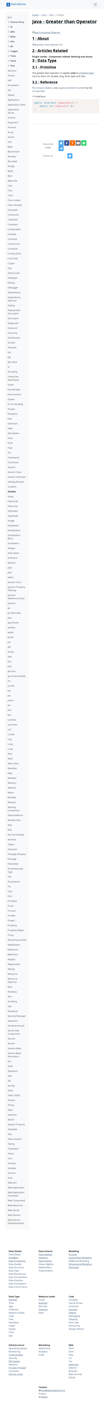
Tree (11, 1319)
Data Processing (17, 1260)
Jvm (9, 710)
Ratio (41, 1312)
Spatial (12, 1328)
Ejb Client (12, 362)
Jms (9, 661)
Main (10, 758)
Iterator (12, 562)
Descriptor (13, 318)
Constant (12, 239)
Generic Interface (17, 476)
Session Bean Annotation (14, 1055)
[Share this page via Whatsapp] (83, 143)
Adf (9, 80)
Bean (10, 146)
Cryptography (16, 1354)
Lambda (12, 719)
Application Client (17, 104)
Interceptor (14, 553)
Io (11, 26)
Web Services (75, 1374)
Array (10, 132)
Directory (12, 332)
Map (10, 773)
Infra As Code (15, 1374)
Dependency (14, 292)
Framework (14, 457)
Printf (11, 905)
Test (10, 1134)
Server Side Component (14, 1032)
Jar (9, 608)
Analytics (43, 1351)
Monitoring (14, 1351)
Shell (10, 1066)
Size (10, 1075)
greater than (43, 44)
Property (12, 925)
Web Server (14, 1210)
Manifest (12, 768)
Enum (11, 384)
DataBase (13, 1257)
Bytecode (12, 180)
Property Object (16, 930)
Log (10, 739)
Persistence (14, 881)
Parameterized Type (15, 870)
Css (70, 1361)
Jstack (11, 700)
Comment (13, 224)
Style (10, 1109)
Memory (12, 782)
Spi (9, 1080)
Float (10, 442)
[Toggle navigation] (95, 4)
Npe (10, 824)
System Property (16, 1124)
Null (10, 829)
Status (44, 1396)
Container (13, 248)
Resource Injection (12, 980)
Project (11, 920)
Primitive (12, 901)
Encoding (12, 371)
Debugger (13, 287)
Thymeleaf (13, 1148)
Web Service (14, 1215)
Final (10, 438)
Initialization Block (14, 537)
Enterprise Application (13, 378)
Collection (13, 219)
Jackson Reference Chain (16, 597)
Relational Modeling (79, 1260)
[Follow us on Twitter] (69, 156)
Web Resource (15, 1205)
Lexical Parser (76, 1303)
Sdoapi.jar (13, 1011)
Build (10, 171)
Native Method (15, 815)
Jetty (12, 36)
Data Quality (15, 1264)
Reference (13, 949)
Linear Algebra (46, 1264)
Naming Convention (14, 809)
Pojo (10, 891)
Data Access (14, 273)
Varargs (12, 1163)
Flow (10, 447)
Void (10, 1177)
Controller (13, 258)
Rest (10, 986)
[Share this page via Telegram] (61, 148)
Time (13, 55)
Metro (11, 792)
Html (71, 1348)
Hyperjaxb (13, 515)
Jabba (10, 577)
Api (9, 90)
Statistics (43, 1257)
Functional (13, 462)
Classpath (13, 209)
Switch (11, 1119)
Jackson (12, 603)
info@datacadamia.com (53, 1390)
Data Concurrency (18, 1286)
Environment (14, 394)
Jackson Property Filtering (16, 589)
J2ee (10, 567)
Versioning (74, 1325)
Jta (9, 705)
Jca (9, 642)
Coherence (13, 214)
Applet (11, 94)
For (9, 452)
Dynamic (12, 347)
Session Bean (14, 1048)
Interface (12, 557)
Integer (11, 548)
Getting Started (16, 481)
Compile (12, 234)
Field (10, 428)
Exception (13, 413)
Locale (11, 734)
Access (11, 75)
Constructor (14, 243)
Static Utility (14, 1095)
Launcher (12, 724)
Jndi (10, 666)
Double (11, 342)
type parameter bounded (72, 87)
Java (10, 17)
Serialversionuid (16, 1025)
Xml (12, 65)
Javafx (11, 632)
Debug (11, 282)
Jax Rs (11, 637)
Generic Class (15, 472)
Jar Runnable (14, 612)
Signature (13, 1071)
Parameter (13, 863)
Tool (10, 1158)
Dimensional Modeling (80, 1264)
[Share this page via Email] (78, 143)
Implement (13, 525)
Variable (12, 1168)
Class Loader (14, 200)
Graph (12, 1325)
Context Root (14, 253)
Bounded (12, 161)
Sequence (13, 1020)
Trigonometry (46, 1270)
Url (70, 1358)
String (11, 1105)
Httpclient (13, 510)
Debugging (74, 1315)
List (9, 729)
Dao (10, 268)
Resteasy (12, 991)
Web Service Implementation (16, 1221)
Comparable (14, 229)
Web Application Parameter (16, 1194)
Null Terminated (16, 834)
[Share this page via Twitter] (61, 143)
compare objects (43, 87)
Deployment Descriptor (14, 312)
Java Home (13, 622)
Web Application (16, 1187)
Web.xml (12, 1182)
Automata (74, 1267)
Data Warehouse (17, 1273)
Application (13, 99)
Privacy (42, 1393)
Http (71, 1354)
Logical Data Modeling (80, 1257)
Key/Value (14, 1322)
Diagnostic (13, 323)
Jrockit (11, 685)
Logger (14, 51)
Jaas (10, 572)
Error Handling (15, 404)
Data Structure (16, 1267)
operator (54, 44)
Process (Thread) (17, 1367)
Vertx (13, 60)
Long (10, 744)
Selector (73, 1367)
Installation (13, 543)
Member (12, 778)
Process (12, 910)
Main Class (13, 763)
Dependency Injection (14, 299)
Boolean (12, 156)
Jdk (9, 646)
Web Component (16, 1200)
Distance (43, 1309)
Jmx (12, 41)
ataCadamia (18, 4)
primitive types (86, 72)
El (8, 366)
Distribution (14, 337)
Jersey (11, 651)
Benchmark (14, 151)
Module (12, 802)
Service (11, 1038)
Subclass (12, 1114)
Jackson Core (14, 582)
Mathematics (45, 1267)
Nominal (43, 1303)
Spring (11, 1085)
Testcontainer (15, 1139)
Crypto (11, 263)
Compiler (73, 1299)
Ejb (9, 357)
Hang (10, 496)
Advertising (44, 1348)
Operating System (18, 1348)
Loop (10, 748)
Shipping (73, 1319)
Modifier (12, 797)
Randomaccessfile (17, 939)
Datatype (12, 277)
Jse (9, 690)
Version (12, 1173)
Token (11, 1153)
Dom (71, 1351)
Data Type (14, 1270)
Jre (9, 680)
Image (11, 520)
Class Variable (15, 205)
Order (42, 1299)
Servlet (11, 1043)
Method (12, 787)
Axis (10, 141)
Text (11, 1306)
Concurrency (17, 22)
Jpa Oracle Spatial (17, 676)
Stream (11, 1100)
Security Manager (17, 1015)
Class (10, 195)
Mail (10, 753)
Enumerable (14, 389)
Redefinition (14, 944)
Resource (12, 973)
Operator (12, 849)
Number (12, 839)
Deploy (11, 305)
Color (11, 1332)
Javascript (74, 1364)
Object (11, 844)
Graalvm (12, 486)
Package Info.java (17, 854)
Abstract (12, 70)
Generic (12, 467)
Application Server (13, 111)
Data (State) (15, 1254)
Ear (9, 352)
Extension (13, 423)
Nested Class (14, 820)
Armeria (12, 127)
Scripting (12, 1001)
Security (13, 1358)
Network (13, 1364)
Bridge (11, 166)
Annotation (13, 85)
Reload (11, 969)
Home (35, 14)
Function (73, 1309)
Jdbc (12, 31)
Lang (43, 14)
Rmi (10, 996)
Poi (9, 886)
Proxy (11, 935)
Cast (10, 185)
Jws (9, 714)
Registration (14, 964)
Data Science (45, 1260)
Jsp (9, 695)
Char (10, 190)
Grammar (74, 1306)
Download (94, 101)
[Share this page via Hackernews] (72, 143)
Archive (11, 117)
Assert (11, 137)
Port (10, 896)
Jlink (10, 656)
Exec (10, 418)
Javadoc (12, 627)
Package (12, 858)
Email (41, 1354)
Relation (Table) (16, 1312)
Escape (11, 408)
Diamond (12, 328)
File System (13, 433)
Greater (12, 491)
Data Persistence (17, 1283)
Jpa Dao (12, 671)
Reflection (13, 954)
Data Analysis (45, 1254)
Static (10, 1090)
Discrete (43, 1306)
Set (9, 1061)
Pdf (9, 876)
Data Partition (16, 1280)
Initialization (14, 530)
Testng (11, 1143)
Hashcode (13, 501)
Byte (10, 175)
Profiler (11, 915)
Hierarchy (13, 506)
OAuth (72, 1377)
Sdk (10, 1006)
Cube (11, 1315)
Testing (72, 1312)
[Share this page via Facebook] (66, 143)
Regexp (11, 959)
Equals (11, 399)
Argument (13, 122)
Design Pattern (76, 1328)
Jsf (11, 46)
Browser (73, 1371)
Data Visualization (18, 1277)
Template (12, 1129)
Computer (14, 1371)
